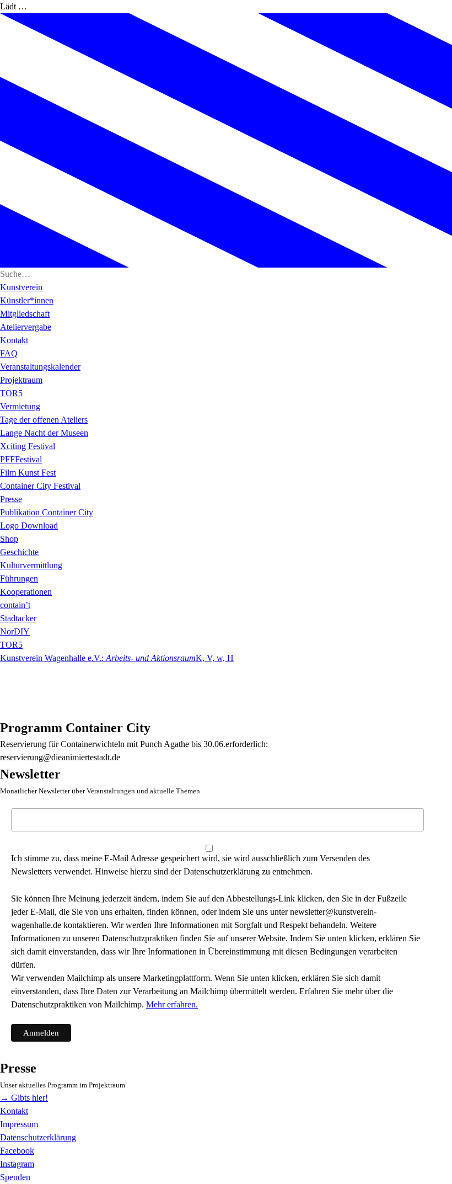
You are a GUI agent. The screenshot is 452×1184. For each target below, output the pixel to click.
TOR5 (11, 393)
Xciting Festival (27, 446)
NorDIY (15, 631)
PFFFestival (21, 459)
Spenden (15, 1177)
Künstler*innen (26, 300)
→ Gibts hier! (24, 1097)
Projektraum (21, 380)
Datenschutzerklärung (38, 1137)
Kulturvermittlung (31, 565)
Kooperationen (26, 591)
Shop (9, 538)
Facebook (17, 1150)
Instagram (17, 1164)
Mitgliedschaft (25, 313)
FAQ (9, 353)
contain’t (15, 605)
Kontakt (14, 340)
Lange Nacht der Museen (44, 433)
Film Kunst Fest (28, 472)
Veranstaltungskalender (40, 366)
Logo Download (29, 525)
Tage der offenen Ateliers (44, 419)
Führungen (19, 578)
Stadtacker (18, 618)
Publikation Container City (46, 512)
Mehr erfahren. (172, 1004)
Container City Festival (40, 485)
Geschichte (19, 552)
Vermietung (20, 406)
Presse (11, 499)
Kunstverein (21, 287)
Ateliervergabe (25, 327)
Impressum (19, 1124)
